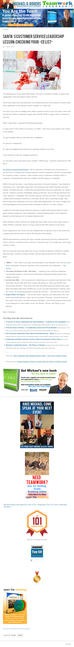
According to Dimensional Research (16, 169)
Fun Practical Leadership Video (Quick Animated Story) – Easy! (30, 333)
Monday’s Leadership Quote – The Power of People (25, 345)
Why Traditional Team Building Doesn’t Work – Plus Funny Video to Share (40, 356)
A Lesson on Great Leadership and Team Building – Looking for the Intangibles (36, 322)
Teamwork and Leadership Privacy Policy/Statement (16, 628)
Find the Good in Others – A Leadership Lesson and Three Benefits (31, 328)
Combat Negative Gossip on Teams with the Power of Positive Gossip (42, 362)
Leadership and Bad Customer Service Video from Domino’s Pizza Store (33, 339)
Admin (68, 644)
